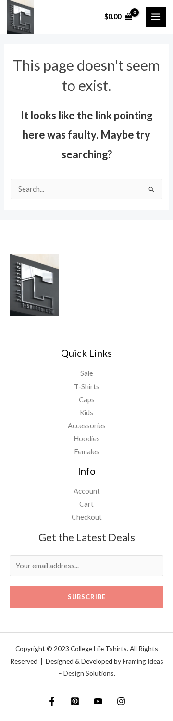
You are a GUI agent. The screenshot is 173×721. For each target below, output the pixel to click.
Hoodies (87, 439)
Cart (86, 504)
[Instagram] (121, 701)
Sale (86, 373)
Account (87, 491)
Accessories (87, 426)
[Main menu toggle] (156, 17)
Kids (86, 413)
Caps (87, 400)
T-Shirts (86, 387)
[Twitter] (75, 701)
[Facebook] (52, 701)
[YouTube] (98, 701)
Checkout (87, 517)
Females (86, 452)
